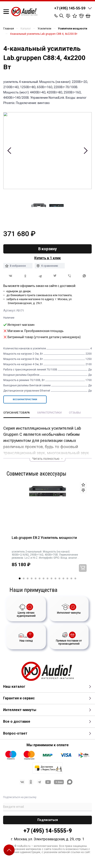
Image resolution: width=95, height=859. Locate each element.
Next (85, 150)
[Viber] (69, 276)
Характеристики (49, 412)
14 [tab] (71, 578)
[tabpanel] (47, 530)
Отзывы (75, 412)
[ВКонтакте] (10, 275)
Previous (9, 150)
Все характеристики (25, 399)
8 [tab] (47, 578)
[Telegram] (40, 276)
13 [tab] (67, 578)
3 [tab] (27, 578)
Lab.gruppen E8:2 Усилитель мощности (44, 538)
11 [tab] (59, 578)
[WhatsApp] (84, 276)
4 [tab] (31, 578)
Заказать (83, 568)
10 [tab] (55, 578)
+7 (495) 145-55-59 (69, 8)
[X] (55, 276)
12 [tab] (63, 578)
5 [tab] (35, 578)
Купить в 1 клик (47, 258)
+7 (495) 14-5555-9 (47, 831)
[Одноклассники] (25, 276)
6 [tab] (39, 578)
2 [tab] (24, 578)
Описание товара (16, 412)
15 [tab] (75, 578)
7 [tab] (43, 578)
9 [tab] (51, 578)
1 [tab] (20, 578)
